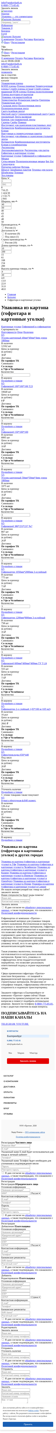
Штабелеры (7, 172)
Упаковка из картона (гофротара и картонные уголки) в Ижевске (23, 874)
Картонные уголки (11, 156)
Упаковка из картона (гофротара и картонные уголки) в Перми (25, 882)
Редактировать (9, 1327)
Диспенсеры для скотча (36, 150)
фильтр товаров (9, 77)
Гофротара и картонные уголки (18, 153)
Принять (28, 1424)
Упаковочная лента (11, 103)
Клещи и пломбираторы (14, 144)
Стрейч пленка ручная (21, 89)
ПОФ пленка (20, 91)
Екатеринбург (14, 1036)
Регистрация (18, 42)
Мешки (5, 158)
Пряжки (22, 122)
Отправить (7, 1348)
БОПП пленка (8, 86)
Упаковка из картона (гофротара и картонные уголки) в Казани (25, 870)
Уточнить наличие (11, 789)
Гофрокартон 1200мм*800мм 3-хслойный (23, 617)
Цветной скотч (9, 114)
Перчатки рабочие (11, 167)
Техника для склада (42, 169)
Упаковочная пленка (12, 83)
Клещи (5, 130)
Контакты (39, 39)
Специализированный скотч (33, 114)
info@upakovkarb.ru (11, 2)
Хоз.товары (7, 175)
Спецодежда (7, 164)
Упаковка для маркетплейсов (16, 97)
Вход (6, 42)
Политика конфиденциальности (28, 1137)
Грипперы (44, 100)
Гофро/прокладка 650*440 (15, 754)
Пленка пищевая (26, 86)
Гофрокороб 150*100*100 (14, 432)
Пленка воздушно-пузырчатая (17, 94)
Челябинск (7, 49)
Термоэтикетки (9, 100)
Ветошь (25, 167)
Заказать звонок (9, 8)
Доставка (28, 39)
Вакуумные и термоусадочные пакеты (21, 133)
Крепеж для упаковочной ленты (18, 119)
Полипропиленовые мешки (30, 161)
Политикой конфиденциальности (19, 913)
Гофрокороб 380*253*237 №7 (16, 526)
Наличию (28, 332)
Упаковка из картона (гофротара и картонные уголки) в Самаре (27, 885)
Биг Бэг (50, 161)
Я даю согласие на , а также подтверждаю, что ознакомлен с (27, 910)
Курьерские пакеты (28, 100)
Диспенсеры (7, 147)
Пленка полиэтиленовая (40, 91)
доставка (9, 1087)
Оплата (19, 39)
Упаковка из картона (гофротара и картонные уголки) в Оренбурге (24, 878)
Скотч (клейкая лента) (13, 111)
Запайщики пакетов (20, 169)
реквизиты (10, 1103)
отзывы (8, 1114)
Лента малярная (23, 116)
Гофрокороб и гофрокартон (36, 156)
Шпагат (5, 169)
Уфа (3, 46)
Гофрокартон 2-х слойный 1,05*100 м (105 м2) (26, 709)
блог (6, 1108)
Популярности (9, 332)
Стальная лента (9, 105)
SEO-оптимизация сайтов (35, 1132)
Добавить (6, 1275)
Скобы (13, 122)
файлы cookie (33, 1410)
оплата (8, 1092)
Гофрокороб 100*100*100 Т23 (17, 386)
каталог (9, 1076)
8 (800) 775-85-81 (10, 5)
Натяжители (7, 128)
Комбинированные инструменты (32, 128)
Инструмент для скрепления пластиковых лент (26, 125)
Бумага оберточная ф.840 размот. (18, 800)
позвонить (6, 72)
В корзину (6, 378)
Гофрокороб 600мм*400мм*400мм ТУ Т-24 (24, 663)
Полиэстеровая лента (29, 105)
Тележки (18, 172)
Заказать (5, 1387)
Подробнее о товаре (11, 380)
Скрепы (5, 122)
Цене (20, 332)
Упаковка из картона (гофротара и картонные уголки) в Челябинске (27, 865)
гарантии (9, 1097)
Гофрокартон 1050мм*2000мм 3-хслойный (24, 572)
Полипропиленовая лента (15, 108)
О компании (7, 39)
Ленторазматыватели (12, 150)
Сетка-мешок (8, 161)
